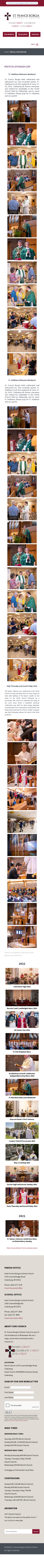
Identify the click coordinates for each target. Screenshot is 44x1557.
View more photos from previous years (22, 1248)
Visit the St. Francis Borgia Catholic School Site (22, 3)
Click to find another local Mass (19, 1470)
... (0, 1556)
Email (7, 1387)
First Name (9, 1392)
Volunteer (35, 34)
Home (6, 52)
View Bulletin (9, 34)
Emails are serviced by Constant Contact (18, 1420)
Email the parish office (13, 1288)
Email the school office (13, 1318)
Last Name (8, 1397)
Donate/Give (22, 34)
